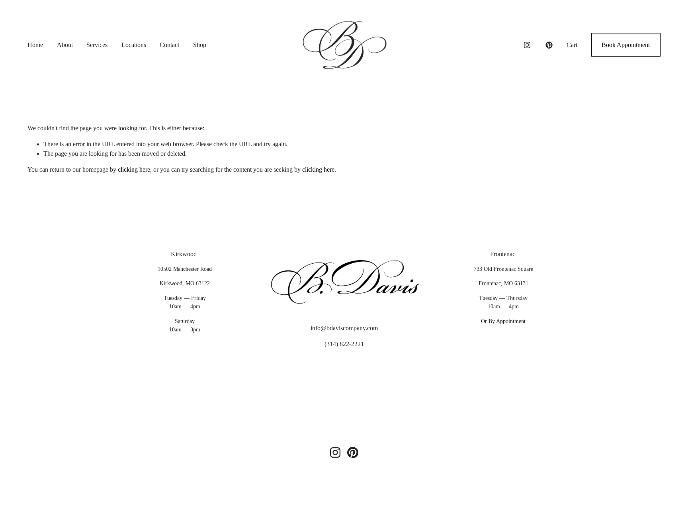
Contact (169, 44)
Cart (572, 44)
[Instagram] (527, 45)
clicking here (134, 169)
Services (97, 44)
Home (35, 44)
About (65, 44)
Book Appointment (626, 44)
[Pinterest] (549, 45)
